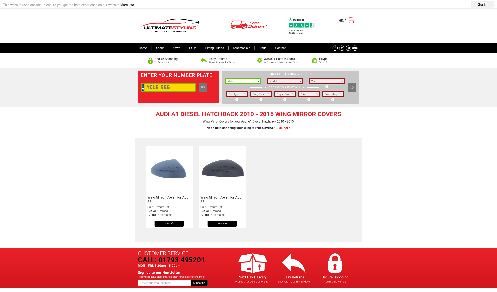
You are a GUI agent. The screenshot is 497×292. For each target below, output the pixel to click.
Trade (263, 48)
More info (127, 4)
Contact (280, 48)
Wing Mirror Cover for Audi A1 (168, 199)
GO (203, 87)
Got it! (482, 4)
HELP (343, 20)
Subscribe (199, 282)
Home (143, 48)
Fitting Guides (214, 48)
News (176, 48)
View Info (169, 223)
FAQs (192, 48)
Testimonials (241, 48)
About (160, 48)
